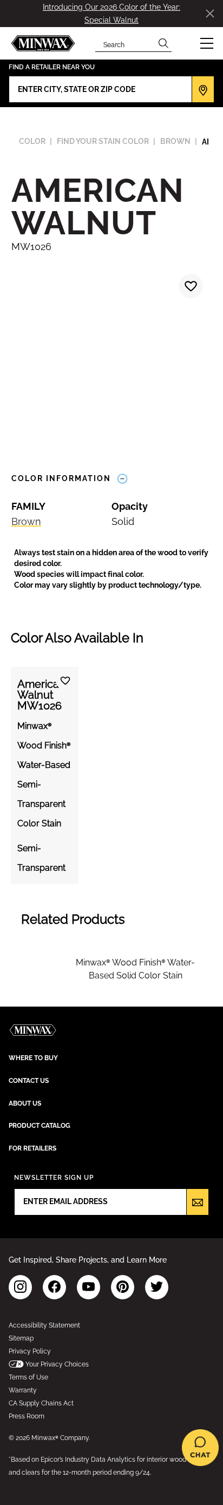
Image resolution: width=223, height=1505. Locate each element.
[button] (207, 43)
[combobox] (125, 43)
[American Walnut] (189, 287)
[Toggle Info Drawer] (123, 479)
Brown (26, 521)
